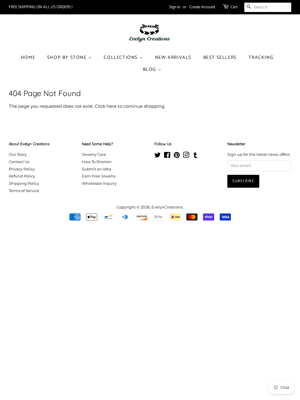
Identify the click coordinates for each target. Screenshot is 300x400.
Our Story (18, 154)
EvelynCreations (167, 207)
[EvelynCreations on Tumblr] (195, 156)
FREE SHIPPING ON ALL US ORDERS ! (40, 7)
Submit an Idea (96, 169)
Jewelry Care (94, 154)
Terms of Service (24, 191)
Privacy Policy (22, 169)
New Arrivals (173, 57)
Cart (234, 7)
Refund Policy (22, 176)
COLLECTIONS (121, 57)
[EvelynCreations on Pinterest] (176, 156)
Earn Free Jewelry (99, 176)
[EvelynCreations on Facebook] (167, 156)
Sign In (174, 7)
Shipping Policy (24, 183)
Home (28, 57)
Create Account (202, 7)
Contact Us (19, 162)
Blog (150, 69)
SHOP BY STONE (67, 57)
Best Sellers (220, 57)
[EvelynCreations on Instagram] (186, 156)
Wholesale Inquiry (99, 183)
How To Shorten (97, 162)
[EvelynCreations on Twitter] (157, 156)
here (112, 106)
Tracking (260, 57)
